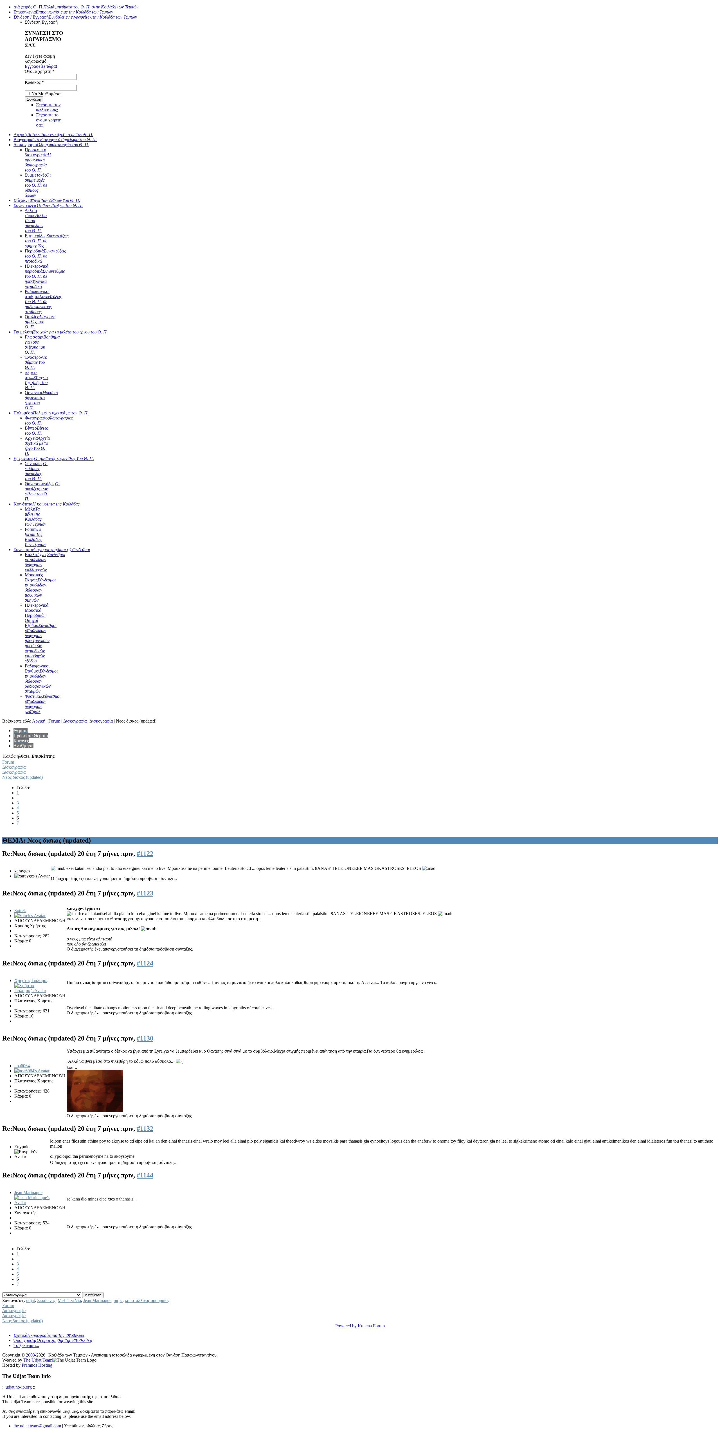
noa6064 (22, 1065)
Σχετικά (49, 1335)
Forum (35, 537)
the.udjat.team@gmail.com (37, 1425)
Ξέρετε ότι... (36, 380)
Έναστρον (36, 362)
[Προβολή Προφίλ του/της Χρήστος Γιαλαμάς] (34, 990)
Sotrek (20, 910)
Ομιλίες (40, 321)
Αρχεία (37, 446)
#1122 (145, 853)
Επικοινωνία (63, 12)
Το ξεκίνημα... (26, 1345)
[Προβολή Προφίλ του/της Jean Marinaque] (34, 1202)
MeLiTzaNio (69, 1300)
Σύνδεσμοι (52, 549)
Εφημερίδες (47, 240)
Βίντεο (36, 430)
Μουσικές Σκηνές (40, 587)
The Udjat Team (37, 1360)
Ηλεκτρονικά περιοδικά (45, 276)
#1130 (145, 1038)
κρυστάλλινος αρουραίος (147, 1300)
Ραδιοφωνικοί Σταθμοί (41, 679)
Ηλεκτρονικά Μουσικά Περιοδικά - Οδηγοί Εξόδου (41, 633)
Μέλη (35, 517)
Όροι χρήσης (53, 1340)
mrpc (118, 1300)
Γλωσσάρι (42, 345)
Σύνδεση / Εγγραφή (75, 17)
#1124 (145, 963)
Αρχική (53, 134)
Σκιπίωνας (46, 1300)
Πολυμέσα (51, 412)
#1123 (145, 893)
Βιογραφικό (55, 139)
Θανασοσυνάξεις (42, 491)
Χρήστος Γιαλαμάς (31, 980)
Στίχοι (47, 200)
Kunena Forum (371, 1325)
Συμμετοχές (38, 185)
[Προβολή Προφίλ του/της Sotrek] (30, 915)
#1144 (145, 1175)
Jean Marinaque (28, 1192)
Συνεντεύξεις (48, 205)
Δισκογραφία (51, 144)
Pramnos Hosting (37, 1365)
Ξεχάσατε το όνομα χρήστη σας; (48, 119)
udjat (30, 1300)
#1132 (145, 1128)
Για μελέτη (61, 332)
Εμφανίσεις (54, 458)
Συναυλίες (36, 471)
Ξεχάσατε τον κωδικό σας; (48, 107)
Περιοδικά (45, 256)
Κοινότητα (47, 504)
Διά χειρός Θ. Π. (76, 6)
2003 (30, 1355)
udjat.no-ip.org (19, 1387)
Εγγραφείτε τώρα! (41, 66)
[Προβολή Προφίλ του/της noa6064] (32, 1070)
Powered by (346, 1325)
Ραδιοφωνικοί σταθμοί (43, 301)
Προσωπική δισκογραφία (38, 159)
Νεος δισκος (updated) (22, 777)
